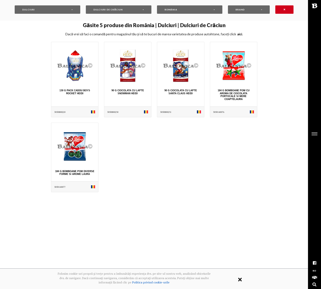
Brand (240, 9)
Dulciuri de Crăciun (108, 9)
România (171, 9)
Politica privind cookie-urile (150, 282)
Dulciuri (28, 9)
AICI (239, 34)
